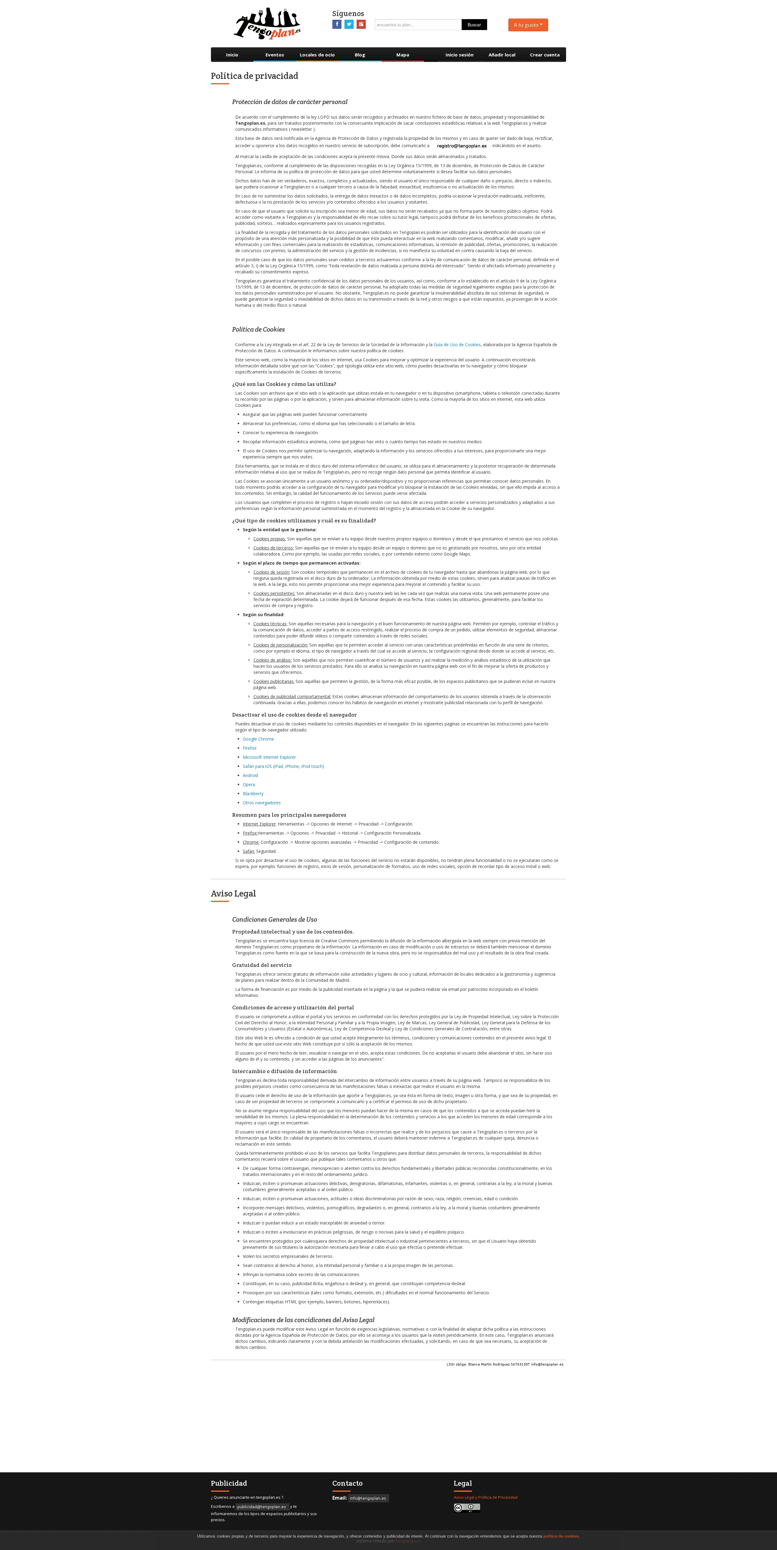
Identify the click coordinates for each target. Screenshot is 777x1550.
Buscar (474, 25)
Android (250, 775)
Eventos (275, 55)
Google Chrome (258, 739)
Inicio (232, 55)
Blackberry (253, 793)
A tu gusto (527, 24)
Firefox (249, 748)
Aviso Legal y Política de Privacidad (485, 1497)
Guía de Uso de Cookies (457, 344)
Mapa (402, 55)
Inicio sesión (459, 55)
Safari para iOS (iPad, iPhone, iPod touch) (283, 766)
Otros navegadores (262, 802)
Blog (360, 55)
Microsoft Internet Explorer (269, 757)
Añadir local (502, 55)
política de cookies (561, 1536)
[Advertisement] (397, 1423)
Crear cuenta (545, 55)
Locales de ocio (317, 55)
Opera (249, 784)
